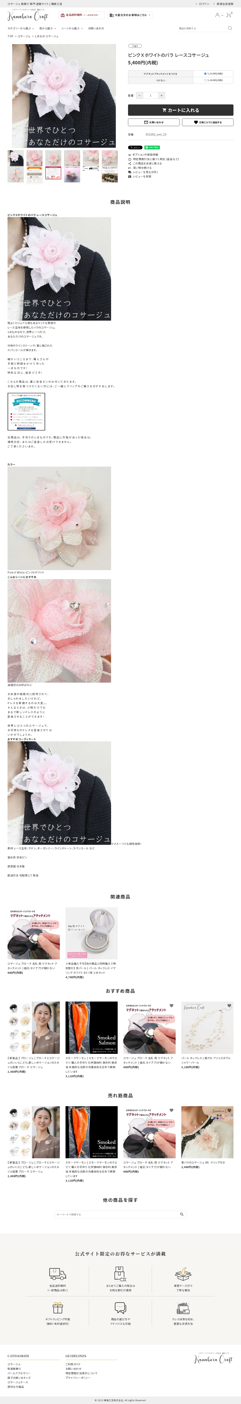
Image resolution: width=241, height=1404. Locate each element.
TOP (10, 36)
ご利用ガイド (73, 1364)
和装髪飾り (14, 1369)
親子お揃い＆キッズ (19, 1378)
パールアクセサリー (19, 1373)
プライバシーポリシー (78, 1378)
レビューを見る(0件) (143, 172)
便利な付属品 (16, 1387)
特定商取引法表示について (82, 1373)
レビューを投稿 (139, 176)
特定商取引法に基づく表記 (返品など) (153, 159)
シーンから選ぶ (70, 28)
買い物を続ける (140, 168)
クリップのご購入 (78, 386)
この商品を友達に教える (145, 163)
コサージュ (24, 36)
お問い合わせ (96, 28)
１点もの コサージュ (46, 36)
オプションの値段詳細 (143, 154)
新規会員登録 (225, 3)
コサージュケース (18, 1382)
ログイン (204, 3)
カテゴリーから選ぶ (19, 28)
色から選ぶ (46, 28)
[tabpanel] (64, 96)
